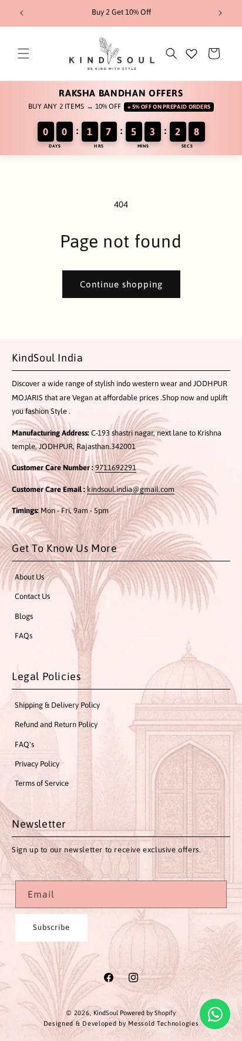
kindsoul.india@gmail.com (130, 489)
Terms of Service (42, 783)
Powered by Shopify (148, 1012)
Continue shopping (121, 284)
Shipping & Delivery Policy (57, 705)
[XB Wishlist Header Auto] (191, 53)
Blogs (24, 616)
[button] (23, 53)
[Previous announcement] (22, 13)
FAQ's (24, 744)
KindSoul (105, 1012)
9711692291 (115, 467)
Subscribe (51, 927)
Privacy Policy (37, 763)
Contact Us (32, 596)
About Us (29, 577)
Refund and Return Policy (56, 724)
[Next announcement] (220, 13)
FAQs (23, 635)
